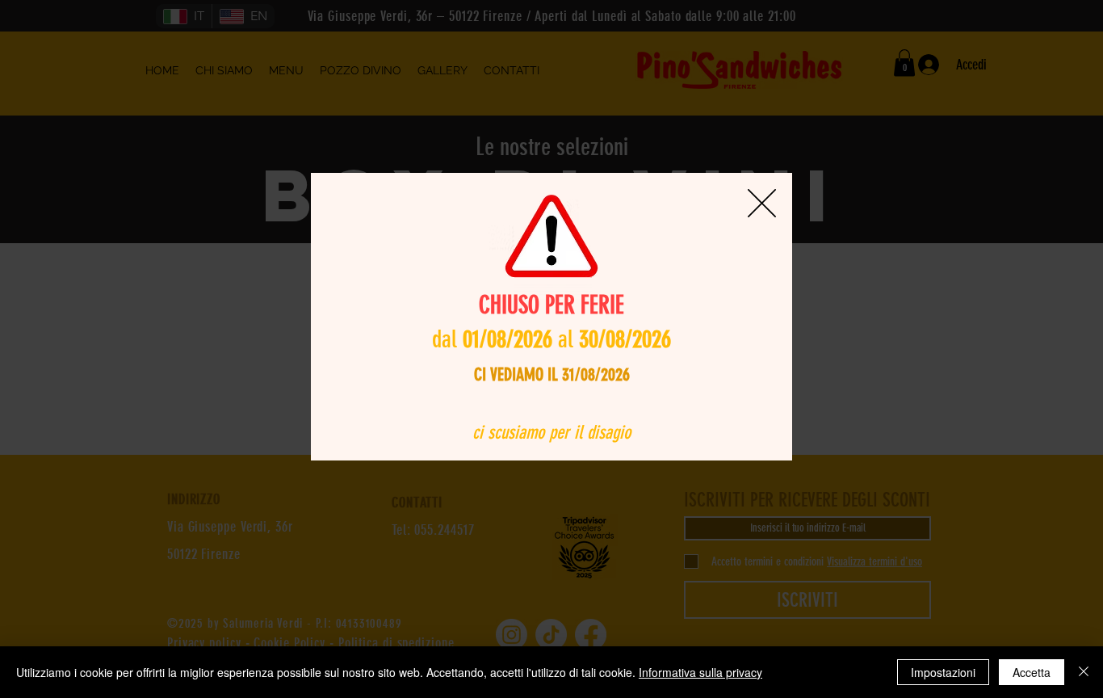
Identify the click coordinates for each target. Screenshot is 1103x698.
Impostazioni (943, 672)
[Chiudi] (1083, 672)
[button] (762, 203)
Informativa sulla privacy (700, 672)
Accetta (1032, 672)
